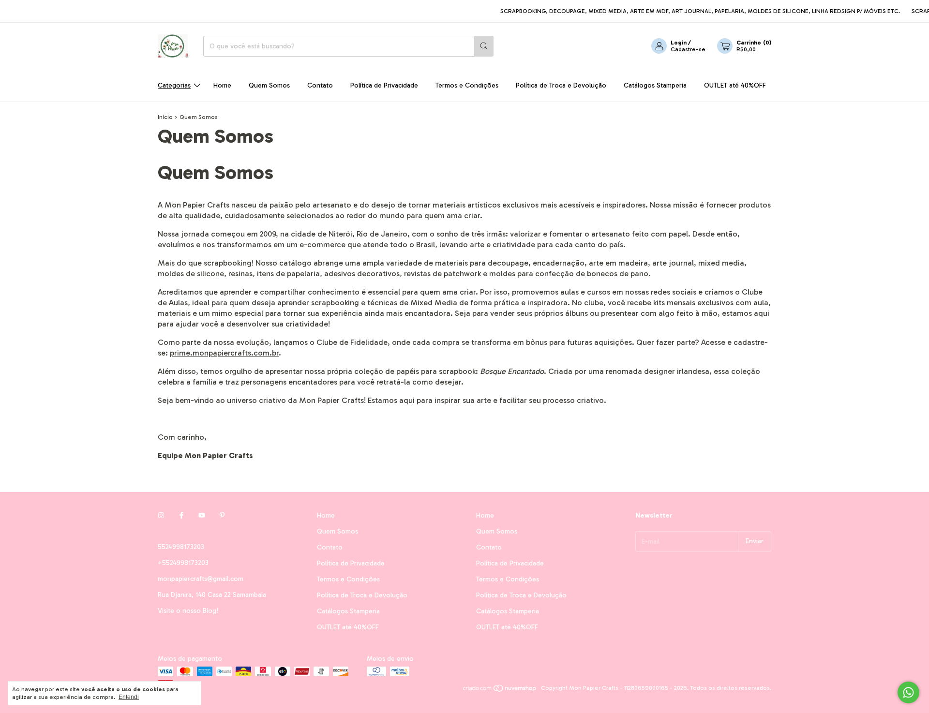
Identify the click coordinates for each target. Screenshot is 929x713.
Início (165, 117)
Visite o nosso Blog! (188, 611)
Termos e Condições (466, 85)
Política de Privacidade (384, 85)
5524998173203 (181, 547)
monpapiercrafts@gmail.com (200, 579)
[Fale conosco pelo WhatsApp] (908, 692)
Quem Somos (269, 85)
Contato (320, 85)
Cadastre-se (688, 49)
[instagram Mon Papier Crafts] (161, 515)
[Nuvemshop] (500, 690)
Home (222, 85)
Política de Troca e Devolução (561, 85)
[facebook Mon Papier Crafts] (181, 515)
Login (679, 42)
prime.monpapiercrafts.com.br (224, 352)
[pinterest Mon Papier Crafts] (222, 515)
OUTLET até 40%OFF (735, 85)
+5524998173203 (183, 563)
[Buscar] (484, 46)
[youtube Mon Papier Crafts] (201, 515)
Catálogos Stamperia (655, 85)
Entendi (129, 697)
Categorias (174, 85)
